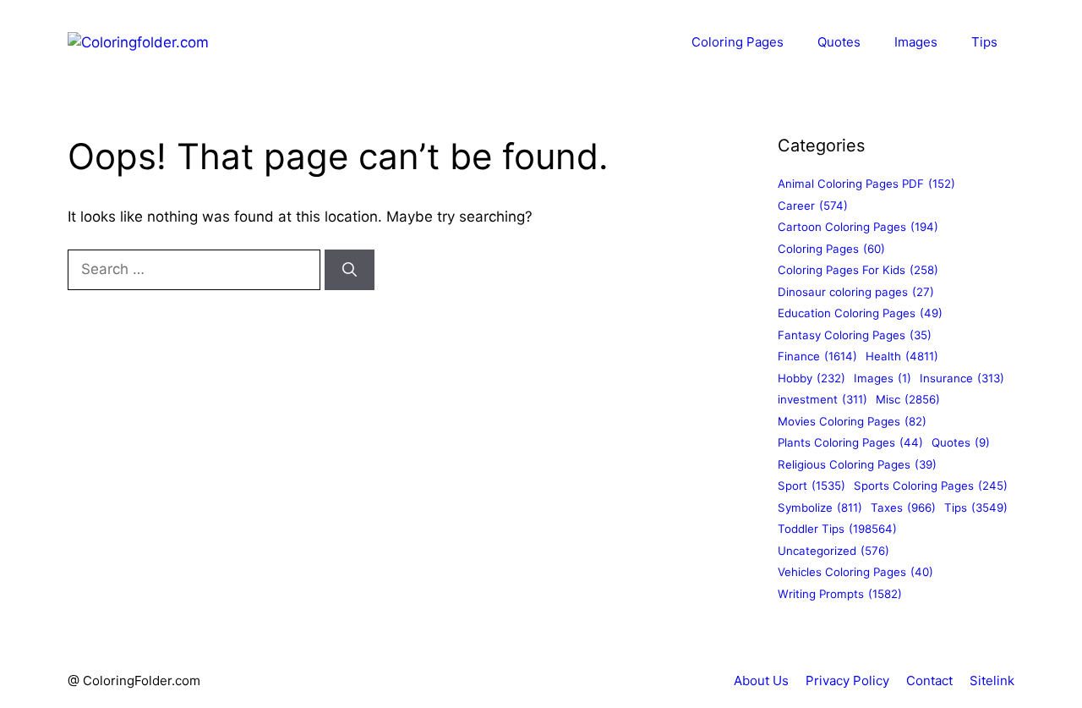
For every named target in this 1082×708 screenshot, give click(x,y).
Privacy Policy (847, 680)
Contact (929, 680)
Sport (811, 485)
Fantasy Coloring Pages (855, 335)
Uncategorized (833, 550)
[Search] (349, 270)
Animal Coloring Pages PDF (866, 183)
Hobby (811, 378)
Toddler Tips (837, 528)
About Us (761, 680)
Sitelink (992, 680)
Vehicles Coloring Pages (855, 572)
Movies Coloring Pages (852, 421)
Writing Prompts (840, 594)
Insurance (962, 378)
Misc (908, 399)
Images (915, 42)
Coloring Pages (737, 42)
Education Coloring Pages (860, 313)
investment (822, 399)
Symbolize (820, 507)
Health (902, 356)
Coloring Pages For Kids (858, 270)
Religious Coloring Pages (857, 464)
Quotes (839, 42)
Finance (817, 356)
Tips (984, 42)
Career (813, 205)
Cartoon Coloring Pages (858, 226)
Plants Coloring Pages (850, 442)
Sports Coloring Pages (931, 485)
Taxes (903, 507)
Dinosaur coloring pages (856, 292)
